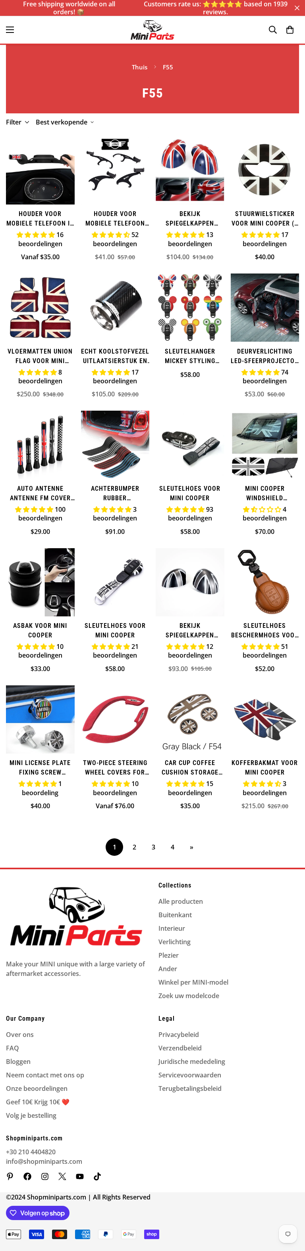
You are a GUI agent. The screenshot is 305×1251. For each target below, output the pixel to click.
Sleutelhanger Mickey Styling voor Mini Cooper (190, 357)
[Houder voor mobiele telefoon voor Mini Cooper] (115, 170)
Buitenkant (175, 915)
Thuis (139, 67)
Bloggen (18, 1061)
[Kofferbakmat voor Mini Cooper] (265, 719)
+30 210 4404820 (31, 1152)
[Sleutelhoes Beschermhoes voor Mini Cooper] (265, 582)
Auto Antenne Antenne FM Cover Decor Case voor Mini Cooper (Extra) (40, 494)
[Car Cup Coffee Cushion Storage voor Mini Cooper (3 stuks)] (190, 719)
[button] (290, 30)
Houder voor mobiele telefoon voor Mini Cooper (115, 219)
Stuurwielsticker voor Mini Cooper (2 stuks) (265, 219)
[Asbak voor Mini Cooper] (40, 582)
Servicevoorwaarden (189, 1075)
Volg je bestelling (31, 1115)
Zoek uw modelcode (188, 995)
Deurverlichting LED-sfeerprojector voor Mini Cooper (265, 357)
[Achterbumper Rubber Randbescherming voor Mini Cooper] (115, 445)
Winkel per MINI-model (193, 982)
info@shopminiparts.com (44, 1161)
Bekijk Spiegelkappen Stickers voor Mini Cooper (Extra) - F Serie (190, 631)
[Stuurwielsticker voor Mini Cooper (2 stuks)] (265, 170)
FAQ (12, 1048)
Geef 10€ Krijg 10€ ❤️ (37, 1102)
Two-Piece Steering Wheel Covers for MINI (115, 768)
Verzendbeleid (180, 1048)
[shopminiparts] (10, 1176)
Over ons (20, 1034)
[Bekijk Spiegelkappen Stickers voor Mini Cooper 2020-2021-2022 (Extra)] (190, 170)
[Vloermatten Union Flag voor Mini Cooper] (40, 308)
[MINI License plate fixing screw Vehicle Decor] (40, 719)
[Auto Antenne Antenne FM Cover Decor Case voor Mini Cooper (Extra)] (40, 445)
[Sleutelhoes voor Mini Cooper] (190, 445)
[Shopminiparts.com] (152, 30)
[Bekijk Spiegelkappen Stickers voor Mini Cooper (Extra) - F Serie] (190, 582)
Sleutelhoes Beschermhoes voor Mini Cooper (265, 631)
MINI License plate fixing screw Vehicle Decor (40, 768)
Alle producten (180, 901)
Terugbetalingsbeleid (190, 1088)
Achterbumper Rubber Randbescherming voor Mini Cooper (115, 494)
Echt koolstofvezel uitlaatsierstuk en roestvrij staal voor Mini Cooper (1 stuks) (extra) (115, 357)
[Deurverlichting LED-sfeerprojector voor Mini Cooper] (265, 308)
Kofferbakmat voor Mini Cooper (265, 767)
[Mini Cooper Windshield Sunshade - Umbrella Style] (265, 445)
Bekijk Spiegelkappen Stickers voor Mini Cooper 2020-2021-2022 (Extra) (190, 219)
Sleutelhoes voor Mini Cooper (189, 493)
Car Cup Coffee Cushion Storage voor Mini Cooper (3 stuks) (190, 768)
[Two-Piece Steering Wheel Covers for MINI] (115, 719)
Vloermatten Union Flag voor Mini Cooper (40, 357)
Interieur (171, 928)
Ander (167, 968)
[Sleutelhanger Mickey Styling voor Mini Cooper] (190, 308)
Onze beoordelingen (37, 1088)
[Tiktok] (97, 1176)
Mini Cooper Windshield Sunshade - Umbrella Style (264, 494)
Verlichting (174, 941)
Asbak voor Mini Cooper (40, 630)
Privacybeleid (178, 1034)
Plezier (168, 955)
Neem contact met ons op (45, 1075)
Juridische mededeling (191, 1061)
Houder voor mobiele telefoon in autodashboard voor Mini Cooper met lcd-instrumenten (40, 219)
